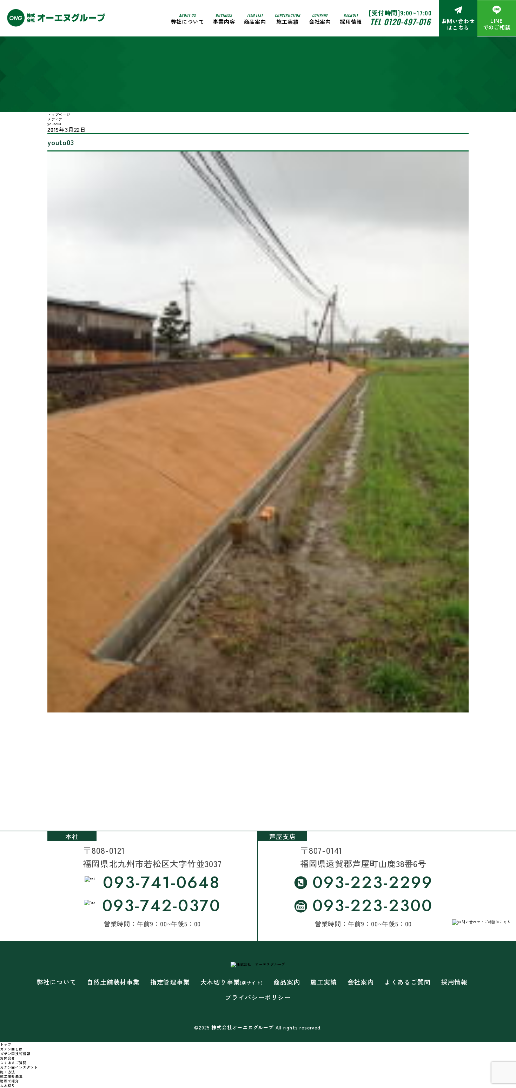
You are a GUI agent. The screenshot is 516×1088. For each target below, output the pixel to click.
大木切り (7, 1085)
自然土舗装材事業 (113, 982)
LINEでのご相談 (497, 24)
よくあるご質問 (407, 982)
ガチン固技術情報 (15, 1053)
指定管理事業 (170, 982)
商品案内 (286, 982)
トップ (5, 1044)
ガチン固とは (11, 1049)
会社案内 (320, 19)
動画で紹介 (9, 1080)
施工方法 (7, 1071)
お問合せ (7, 1058)
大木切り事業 (231, 982)
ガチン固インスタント (19, 1067)
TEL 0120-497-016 (400, 22)
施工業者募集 (11, 1076)
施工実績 (287, 19)
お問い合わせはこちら (458, 24)
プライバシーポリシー (258, 997)
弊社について (187, 19)
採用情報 (351, 19)
